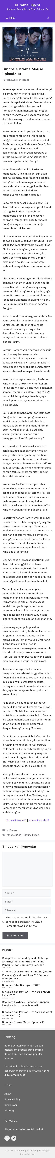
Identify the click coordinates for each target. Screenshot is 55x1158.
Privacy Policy (12, 1099)
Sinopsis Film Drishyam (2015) (21, 985)
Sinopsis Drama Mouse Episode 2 (23, 1022)
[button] (48, 18)
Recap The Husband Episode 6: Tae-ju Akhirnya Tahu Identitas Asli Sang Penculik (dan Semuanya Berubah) (25, 961)
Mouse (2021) (14, 835)
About (7, 1093)
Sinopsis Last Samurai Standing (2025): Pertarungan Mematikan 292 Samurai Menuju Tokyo (27, 975)
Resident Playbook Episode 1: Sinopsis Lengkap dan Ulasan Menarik (26, 1003)
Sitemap (9, 1110)
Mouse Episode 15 (38, 820)
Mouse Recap (31, 835)
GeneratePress (27, 1154)
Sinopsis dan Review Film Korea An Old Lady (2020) (26, 993)
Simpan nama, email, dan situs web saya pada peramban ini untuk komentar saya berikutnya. (27, 922)
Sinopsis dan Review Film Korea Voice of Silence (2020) (27, 1013)
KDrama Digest (27, 5)
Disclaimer (10, 1105)
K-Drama (12, 830)
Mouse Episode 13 (16, 820)
